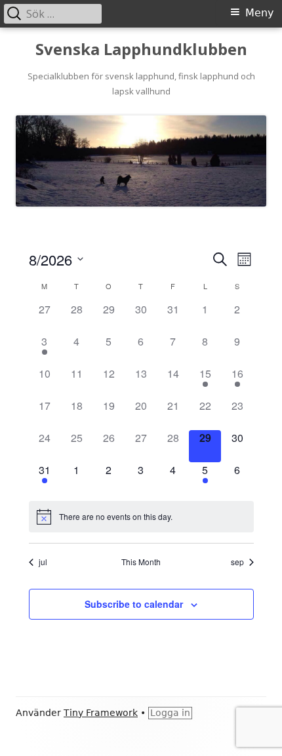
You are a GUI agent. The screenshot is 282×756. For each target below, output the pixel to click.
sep (237, 562)
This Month (141, 562)
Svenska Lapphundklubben (141, 49)
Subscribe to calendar (134, 603)
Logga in (170, 712)
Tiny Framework (101, 712)
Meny (259, 13)
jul (43, 562)
